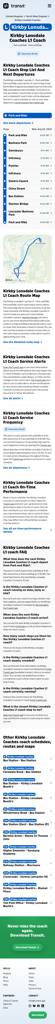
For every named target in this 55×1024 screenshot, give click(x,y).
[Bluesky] (34, 1006)
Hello (6, 968)
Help (5, 984)
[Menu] (49, 6)
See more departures (17, 123)
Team (31, 977)
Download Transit (25, 947)
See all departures (15, 467)
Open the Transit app (13, 367)
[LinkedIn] (42, 1005)
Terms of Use (35, 988)
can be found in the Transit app (29, 102)
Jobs (31, 980)
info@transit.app (37, 1000)
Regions (7, 973)
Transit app (45, 445)
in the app (20, 626)
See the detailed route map (21, 342)
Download (38, 1015)
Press (6, 980)
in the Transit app (38, 700)
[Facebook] (38, 1005)
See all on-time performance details (22, 530)
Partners (8, 995)
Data (5, 1007)
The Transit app (38, 380)
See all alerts (12, 398)
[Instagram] (30, 1005)
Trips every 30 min (29, 53)
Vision (32, 973)
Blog (5, 977)
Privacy (32, 984)
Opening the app (30, 317)
